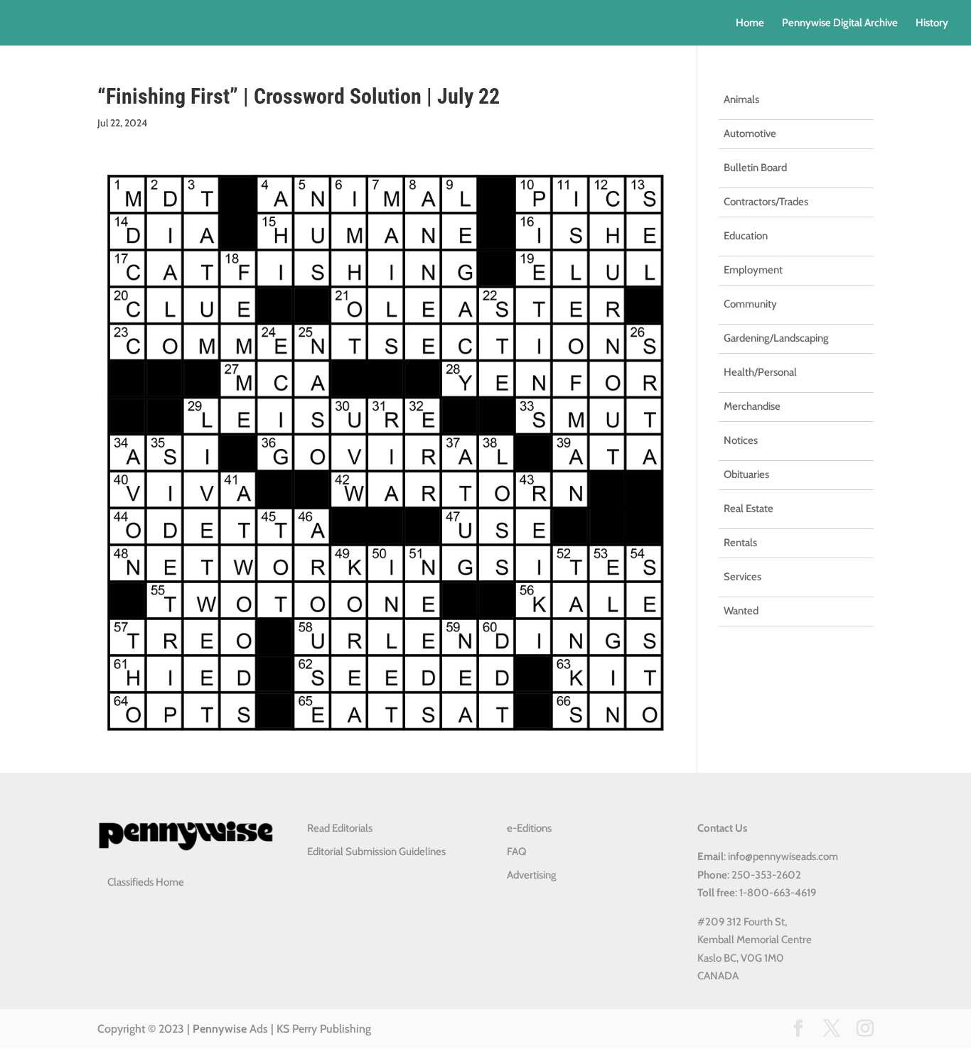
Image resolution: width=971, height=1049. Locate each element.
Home (750, 23)
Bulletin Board (755, 167)
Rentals (740, 542)
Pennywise (220, 1029)
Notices (741, 440)
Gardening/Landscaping (776, 338)
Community (750, 304)
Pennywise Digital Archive (840, 23)
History (932, 23)
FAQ (516, 851)
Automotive (750, 133)
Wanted (741, 610)
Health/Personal (760, 372)
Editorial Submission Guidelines (376, 851)
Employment (753, 269)
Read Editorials (339, 828)
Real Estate (748, 508)
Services (742, 576)
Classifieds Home (145, 882)
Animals (741, 99)
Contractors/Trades (766, 201)
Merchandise (752, 406)
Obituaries (746, 474)
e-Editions (529, 828)
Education (746, 235)
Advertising (532, 875)
